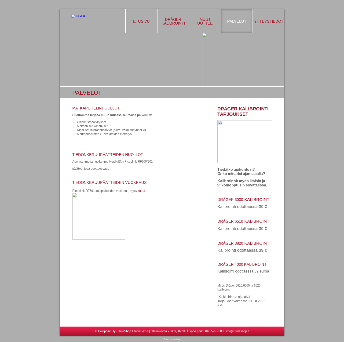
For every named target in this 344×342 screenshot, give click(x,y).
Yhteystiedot (268, 21)
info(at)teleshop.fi (237, 331)
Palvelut (236, 21)
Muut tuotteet (205, 21)
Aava (178, 339)
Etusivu (141, 21)
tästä (141, 191)
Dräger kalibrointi (173, 21)
